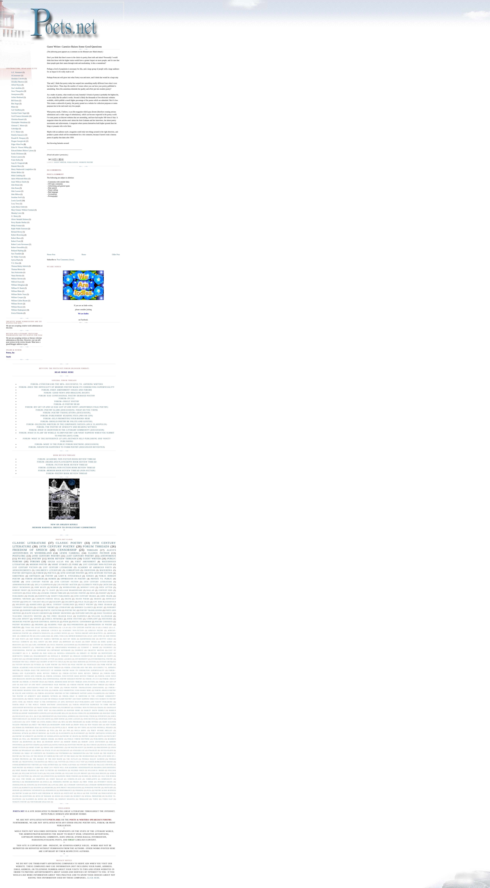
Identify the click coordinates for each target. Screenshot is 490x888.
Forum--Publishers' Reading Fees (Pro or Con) (67, 416)
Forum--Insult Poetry (66, 401)
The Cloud (94, 753)
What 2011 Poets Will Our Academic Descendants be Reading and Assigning (80, 767)
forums (35, 561)
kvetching (43, 785)
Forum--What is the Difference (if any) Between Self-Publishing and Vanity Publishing (70, 702)
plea (89, 790)
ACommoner (16, 76)
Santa (46, 744)
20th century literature (98, 582)
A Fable (105, 627)
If (38, 716)
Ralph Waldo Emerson (19, 229)
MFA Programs (75, 722)
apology (37, 776)
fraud (76, 782)
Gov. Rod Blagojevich (104, 602)
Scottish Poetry (75, 744)
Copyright (41, 650)
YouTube (25, 776)
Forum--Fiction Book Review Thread (66, 465)
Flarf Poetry (51, 664)
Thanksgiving (79, 753)
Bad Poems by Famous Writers (44, 639)
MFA (63, 722)
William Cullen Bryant (19, 301)
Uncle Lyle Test (77, 762)
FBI (68, 662)
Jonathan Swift (16, 197)
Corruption (72, 570)
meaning (38, 787)
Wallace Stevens (17, 279)
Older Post (116, 255)
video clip (107, 799)
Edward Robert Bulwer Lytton (22, 151)
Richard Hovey (16, 232)
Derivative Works (21, 656)
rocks (57, 796)
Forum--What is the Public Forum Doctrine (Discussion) (67, 444)
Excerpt (56, 602)
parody (103, 593)
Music (100, 607)
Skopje (90, 747)
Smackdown (102, 747)
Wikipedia (62, 770)
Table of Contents (33, 753)
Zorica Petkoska (17, 313)
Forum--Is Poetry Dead (66, 404)
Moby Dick (79, 724)
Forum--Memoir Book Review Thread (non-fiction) (66, 471)
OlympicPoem (19, 730)
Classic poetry (69, 542)
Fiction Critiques (107, 662)
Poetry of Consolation (48, 736)
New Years (111, 724)
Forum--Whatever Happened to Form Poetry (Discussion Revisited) (67, 447)
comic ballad (56, 779)
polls (79, 793)
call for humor (108, 776)
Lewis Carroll (16, 201)
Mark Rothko (92, 722)
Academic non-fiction (73, 630)
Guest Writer (60, 162)
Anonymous (15, 94)
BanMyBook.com (87, 639)
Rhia (39, 742)
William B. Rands (17, 288)
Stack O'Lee (50, 750)
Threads (92, 550)
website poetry (86, 162)
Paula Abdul (81, 730)
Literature (65, 607)
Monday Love (16, 213)
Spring (38, 750)
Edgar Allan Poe (17, 144)
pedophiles (51, 790)
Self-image (92, 744)
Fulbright (66, 707)
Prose (61, 739)
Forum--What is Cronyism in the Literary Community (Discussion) (66, 430)
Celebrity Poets (90, 584)
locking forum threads (53, 593)
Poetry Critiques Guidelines (102, 733)
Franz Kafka (15, 160)
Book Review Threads (62, 558)
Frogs (55, 707)
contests (17, 593)
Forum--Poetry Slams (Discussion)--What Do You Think (67, 410)
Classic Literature (29, 542)
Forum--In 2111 (67, 398)
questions (27, 796)
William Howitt (16, 304)
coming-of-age (74, 779)
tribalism (84, 799)
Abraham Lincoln (17, 79)
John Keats (15, 188)
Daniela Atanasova (17, 135)
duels (46, 782)
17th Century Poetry (82, 627)
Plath (52, 733)
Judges (90, 576)
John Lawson (16, 191)
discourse (107, 619)
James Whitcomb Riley (19, 179)
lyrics (15, 787)
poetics (52, 573)
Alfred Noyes (16, 85)
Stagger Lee (79, 750)
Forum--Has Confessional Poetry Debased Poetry (67, 396)
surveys (42, 596)
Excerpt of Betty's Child (51, 662)
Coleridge (14, 129)
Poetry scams (88, 736)
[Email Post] (49, 159)
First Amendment (85, 562)
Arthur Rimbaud (17, 97)
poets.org (19, 556)
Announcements (22, 570)
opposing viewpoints (32, 790)
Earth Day (17, 659)
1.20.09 (65, 627)
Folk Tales (83, 602)
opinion (16, 790)
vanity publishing (60, 596)
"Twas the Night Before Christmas (41, 627)
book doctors (74, 619)
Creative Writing (96, 650)
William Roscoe (17, 307)
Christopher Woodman (19, 122)
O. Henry (14, 216)
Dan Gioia (48, 653)
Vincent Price (86, 765)
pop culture (92, 793)
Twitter (62, 762)
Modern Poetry (38, 564)
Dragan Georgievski (18, 141)
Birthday (67, 642)
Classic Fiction (99, 553)
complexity (106, 779)
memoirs (49, 787)
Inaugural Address (66, 716)
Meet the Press (39, 724)
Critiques (34, 576)
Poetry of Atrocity (24, 736)
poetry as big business (105, 790)
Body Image (91, 642)
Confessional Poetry (23, 650)
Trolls (51, 762)
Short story (34, 747)
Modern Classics (84, 607)
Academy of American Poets (95, 567)
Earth (110, 656)
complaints (91, 779)
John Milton (15, 194)
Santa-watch (58, 744)
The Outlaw (72, 759)
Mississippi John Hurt (60, 724)
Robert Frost (15, 241)
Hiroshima (95, 713)
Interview (102, 716)
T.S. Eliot (14, 263)
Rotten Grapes (33, 744)
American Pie (26, 636)
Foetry (49, 576)
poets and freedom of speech (46, 793)
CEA (26, 644)
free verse (88, 782)
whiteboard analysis (40, 802)
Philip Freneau (16, 226)
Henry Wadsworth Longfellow (22, 169)
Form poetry (107, 664)
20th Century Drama (85, 596)
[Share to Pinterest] (62, 159)
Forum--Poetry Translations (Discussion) (67, 413)
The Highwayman (86, 756)
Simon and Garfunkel (54, 747)
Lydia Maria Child (17, 207)
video (95, 799)
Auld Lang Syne (94, 636)
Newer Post (51, 255)
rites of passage (43, 796)
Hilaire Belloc (16, 172)
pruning (39, 625)
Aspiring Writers (22, 599)
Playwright (79, 733)
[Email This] (52, 159)
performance (66, 790)
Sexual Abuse (106, 744)
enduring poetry (61, 782)
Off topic (82, 727)
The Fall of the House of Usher (37, 756)
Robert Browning (17, 235)
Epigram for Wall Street (24, 662)
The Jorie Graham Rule (59, 616)
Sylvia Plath (15, 260)
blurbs (85, 776)
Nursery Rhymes (31, 610)
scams (67, 796)
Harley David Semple (94, 710)
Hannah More (16, 166)
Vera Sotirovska (17, 272)
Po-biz (22, 558)
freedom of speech (30, 549)
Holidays (20, 605)
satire (16, 582)
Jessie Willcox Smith (18, 182)
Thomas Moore (16, 269)
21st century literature (57, 567)
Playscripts (64, 733)
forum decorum (34, 579)
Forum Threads (96, 546)
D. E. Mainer (16, 132)
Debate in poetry (88, 653)
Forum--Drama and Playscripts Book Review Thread (67, 462)
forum (39, 573)
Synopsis (17, 753)
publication (72, 162)
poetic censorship (81, 622)
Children (108, 644)
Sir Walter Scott (17, 257)
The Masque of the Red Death (47, 759)
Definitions (107, 653)
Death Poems (82, 599)
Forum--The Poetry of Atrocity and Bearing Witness (67, 427)
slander (30, 799)
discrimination (32, 782)
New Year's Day (95, 724)
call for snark (23, 779)
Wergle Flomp (33, 767)
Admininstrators (22, 584)
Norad (18, 727)
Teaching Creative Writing (27, 616)
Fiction (92, 662)
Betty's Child (106, 639)
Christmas (18, 576)
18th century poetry (37, 582)
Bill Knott (15, 101)
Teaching (50, 753)
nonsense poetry (93, 787)
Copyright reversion (61, 650)
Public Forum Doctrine (79, 739)
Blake (13, 107)
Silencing (36, 590)
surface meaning (67, 799)
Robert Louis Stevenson (19, 244)
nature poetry (78, 593)
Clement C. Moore (18, 126)
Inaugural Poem (86, 716)
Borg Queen (107, 642)
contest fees (106, 590)
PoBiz (75, 564)
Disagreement (40, 656)
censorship (67, 549)
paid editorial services (46, 622)
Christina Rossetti (17, 119)
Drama (100, 656)
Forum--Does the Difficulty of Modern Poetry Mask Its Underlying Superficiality (66, 387)
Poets (100, 736)
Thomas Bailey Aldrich (19, 266)
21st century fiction (25, 567)
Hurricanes (36, 605)
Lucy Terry (15, 204)
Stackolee (64, 750)
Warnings (82, 616)
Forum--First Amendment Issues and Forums (67, 390)
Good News (28, 710)
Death (68, 599)
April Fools (59, 636)
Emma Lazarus (16, 157)
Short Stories (60, 564)
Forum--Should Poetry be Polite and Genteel (67, 421)
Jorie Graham (105, 605)
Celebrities (83, 644)
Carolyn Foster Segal (18, 113)
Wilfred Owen (16, 282)
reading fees (55, 625)
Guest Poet (43, 710)
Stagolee (92, 750)
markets (26, 787)
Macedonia (106, 570)
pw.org (16, 796)
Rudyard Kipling (17, 251)
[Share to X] (57, 159)
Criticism (108, 584)
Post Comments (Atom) (65, 260)
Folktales (92, 664)
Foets (64, 664)
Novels (58, 727)
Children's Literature (49, 570)
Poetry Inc (70, 610)
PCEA (52, 730)
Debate (97, 599)
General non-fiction (84, 707)
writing (17, 627)
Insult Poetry (85, 605)
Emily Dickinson (17, 154)
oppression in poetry (73, 579)
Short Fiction (19, 747)
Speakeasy (27, 750)
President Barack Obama (42, 739)
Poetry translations (91, 610)
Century (97, 644)
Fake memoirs (79, 662)
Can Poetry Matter (67, 584)
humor (52, 579)
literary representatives (100, 785)
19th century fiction (100, 573)
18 (96, 627)
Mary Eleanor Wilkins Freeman (22, 210)
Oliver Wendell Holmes (19, 219)
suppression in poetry (100, 625)
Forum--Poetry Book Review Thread (66, 473)
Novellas (47, 727)
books (94, 776)
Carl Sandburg (16, 110)
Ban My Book (69, 639)
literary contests (76, 785)
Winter (37, 619)
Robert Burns (16, 238)
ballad (90, 590)
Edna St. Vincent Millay (20, 147)
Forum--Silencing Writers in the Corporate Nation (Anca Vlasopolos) (66, 424)
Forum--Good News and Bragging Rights (67, 393)
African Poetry (95, 630)
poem (65, 622)
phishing (79, 790)
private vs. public (101, 579)
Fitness (37, 664)
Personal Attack (20, 733)
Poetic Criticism (52, 610)
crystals (17, 782)
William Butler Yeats (18, 294)
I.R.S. (31, 716)
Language (17, 722)
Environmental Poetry (102, 659)
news (92, 593)
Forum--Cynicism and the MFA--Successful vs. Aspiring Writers (67, 384)
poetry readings (21, 625)
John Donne (15, 185)
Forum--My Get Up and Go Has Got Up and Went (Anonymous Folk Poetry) (66, 407)
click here (93, 878)
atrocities (49, 776)
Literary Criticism (23, 607)
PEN (60, 730)
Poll (24, 739)
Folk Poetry (77, 664)
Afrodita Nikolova (17, 82)
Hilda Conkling (16, 176)
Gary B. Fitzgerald (18, 163)
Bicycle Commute (21, 642)
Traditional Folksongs (33, 762)
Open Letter (105, 587)
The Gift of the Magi (65, 756)
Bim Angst (15, 104)
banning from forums (68, 776)
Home (84, 255)
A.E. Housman (16, 72)
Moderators (69, 587)
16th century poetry (72, 573)
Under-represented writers (26, 765)
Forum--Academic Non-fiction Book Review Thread (67, 459)
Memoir (54, 587)
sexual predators (93, 796)
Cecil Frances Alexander (20, 116)
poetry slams (22, 793)
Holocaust (20, 716)
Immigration (48, 716)
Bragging (17, 644)
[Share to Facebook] (60, 159)
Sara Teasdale (16, 254)
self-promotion (75, 625)
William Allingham (18, 285)
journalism (18, 785)
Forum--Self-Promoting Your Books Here (66, 419)
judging (30, 785)
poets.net (68, 793)
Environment (81, 659)
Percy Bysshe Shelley (19, 222)
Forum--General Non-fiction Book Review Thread (66, 468)
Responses (28, 742)
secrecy (77, 796)
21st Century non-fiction (97, 564)
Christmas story (43, 647)
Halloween (57, 710)
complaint (92, 619)
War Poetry (18, 767)
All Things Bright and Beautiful (87, 633)
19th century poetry (57, 546)
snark (31, 596)
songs (41, 799)
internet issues (105, 782)
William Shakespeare (18, 310)
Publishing (99, 739)
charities (40, 779)
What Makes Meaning (26, 770)
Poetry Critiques (22, 573)
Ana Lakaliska (16, 88)
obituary (108, 787)
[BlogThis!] (55, 159)
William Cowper (17, 297)
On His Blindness (37, 730)
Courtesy (79, 650)
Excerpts (69, 602)
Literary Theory (46, 607)
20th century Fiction (66, 582)
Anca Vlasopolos (17, 91)
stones (51, 799)
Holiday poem (109, 713)
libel (61, 785)
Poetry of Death (70, 736)
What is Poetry (47, 770)
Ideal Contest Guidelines (60, 605)
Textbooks (64, 753)
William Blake (16, 291)
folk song (31, 593)
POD (68, 730)
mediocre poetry (22, 622)
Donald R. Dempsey (18, 138)
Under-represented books (100, 762)
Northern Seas (32, 727)
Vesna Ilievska (16, 276)
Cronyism (89, 570)
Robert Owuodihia (17, 247)
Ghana (100, 707)
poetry (36, 558)
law (53, 785)
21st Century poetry (80, 556)
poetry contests (104, 622)
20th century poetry (46, 556)
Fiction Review (23, 664)
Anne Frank (106, 596)
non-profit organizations (69, 787)
